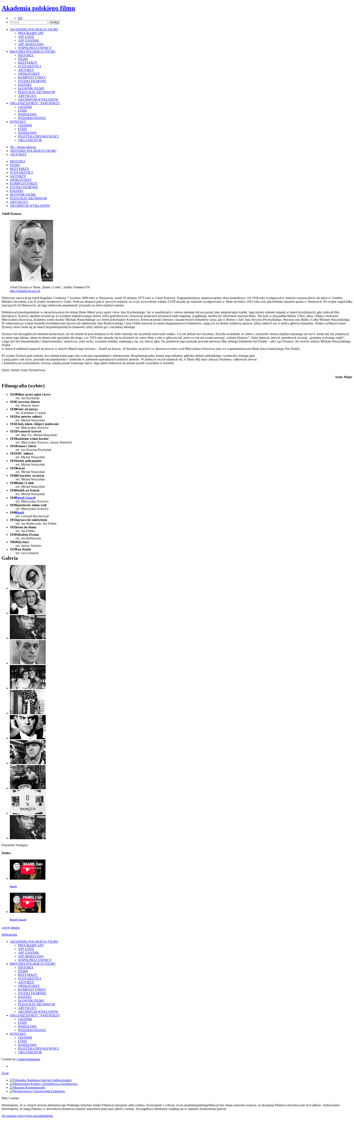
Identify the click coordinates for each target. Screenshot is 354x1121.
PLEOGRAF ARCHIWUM (36, 92)
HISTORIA (26, 55)
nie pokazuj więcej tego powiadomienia (27, 1116)
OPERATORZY (29, 73)
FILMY (23, 59)
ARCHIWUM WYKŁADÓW (38, 99)
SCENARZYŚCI (29, 66)
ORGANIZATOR (30, 140)
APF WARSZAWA (31, 44)
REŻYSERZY (27, 62)
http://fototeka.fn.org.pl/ (25, 291)
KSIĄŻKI (24, 84)
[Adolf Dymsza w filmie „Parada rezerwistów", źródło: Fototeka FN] (28, 763)
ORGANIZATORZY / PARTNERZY (35, 1015)
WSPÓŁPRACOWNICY (35, 48)
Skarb (20, 512)
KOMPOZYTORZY (32, 77)
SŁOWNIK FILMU (31, 88)
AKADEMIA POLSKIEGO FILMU (34, 941)
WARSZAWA (27, 114)
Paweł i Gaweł (25, 497)
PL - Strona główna (23, 147)
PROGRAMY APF (31, 33)
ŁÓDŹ (22, 110)
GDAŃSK (25, 107)
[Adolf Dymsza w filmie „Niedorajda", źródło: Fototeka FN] (28, 713)
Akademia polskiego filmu (38, 8)
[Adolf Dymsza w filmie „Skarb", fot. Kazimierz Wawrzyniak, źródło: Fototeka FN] (28, 788)
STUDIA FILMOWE (32, 81)
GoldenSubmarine (28, 1059)
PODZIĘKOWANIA (32, 118)
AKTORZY (26, 70)
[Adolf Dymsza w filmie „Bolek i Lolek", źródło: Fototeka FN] (28, 588)
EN (20, 18)
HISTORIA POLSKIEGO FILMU (34, 150)
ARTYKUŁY (27, 96)
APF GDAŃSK (28, 40)
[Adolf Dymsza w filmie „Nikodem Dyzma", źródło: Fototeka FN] (28, 738)
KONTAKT (18, 1034)
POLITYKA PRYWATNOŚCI (38, 136)
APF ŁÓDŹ (26, 37)
